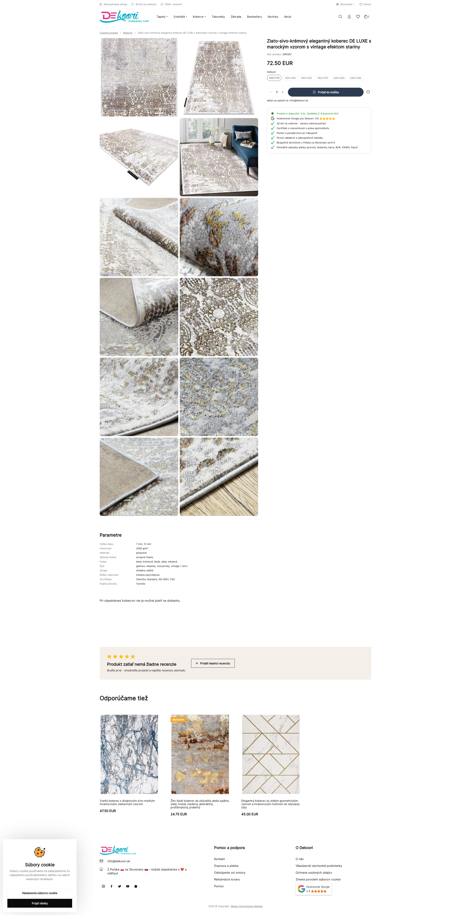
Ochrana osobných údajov (314, 872)
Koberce (127, 32)
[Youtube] (127, 886)
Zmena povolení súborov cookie (318, 879)
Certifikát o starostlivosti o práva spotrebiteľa (303, 128)
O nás (300, 859)
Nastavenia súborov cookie (39, 893)
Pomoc (367, 4)
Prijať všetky (40, 903)
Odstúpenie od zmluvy (229, 872)
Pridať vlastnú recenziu (215, 663)
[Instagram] (103, 886)
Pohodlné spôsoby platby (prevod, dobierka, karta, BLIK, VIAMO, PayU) (317, 147)
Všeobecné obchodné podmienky (319, 866)
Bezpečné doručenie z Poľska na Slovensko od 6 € (306, 142)
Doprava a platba (226, 866)
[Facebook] (111, 886)
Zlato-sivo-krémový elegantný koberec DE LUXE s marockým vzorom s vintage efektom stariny (192, 32)
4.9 (298, 118)
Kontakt (219, 859)
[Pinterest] (135, 886)
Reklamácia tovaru (227, 879)
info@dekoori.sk (299, 100)
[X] (119, 886)
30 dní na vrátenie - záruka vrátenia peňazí (301, 123)
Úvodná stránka (109, 32)
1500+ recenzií (173, 4)
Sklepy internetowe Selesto (247, 906)
